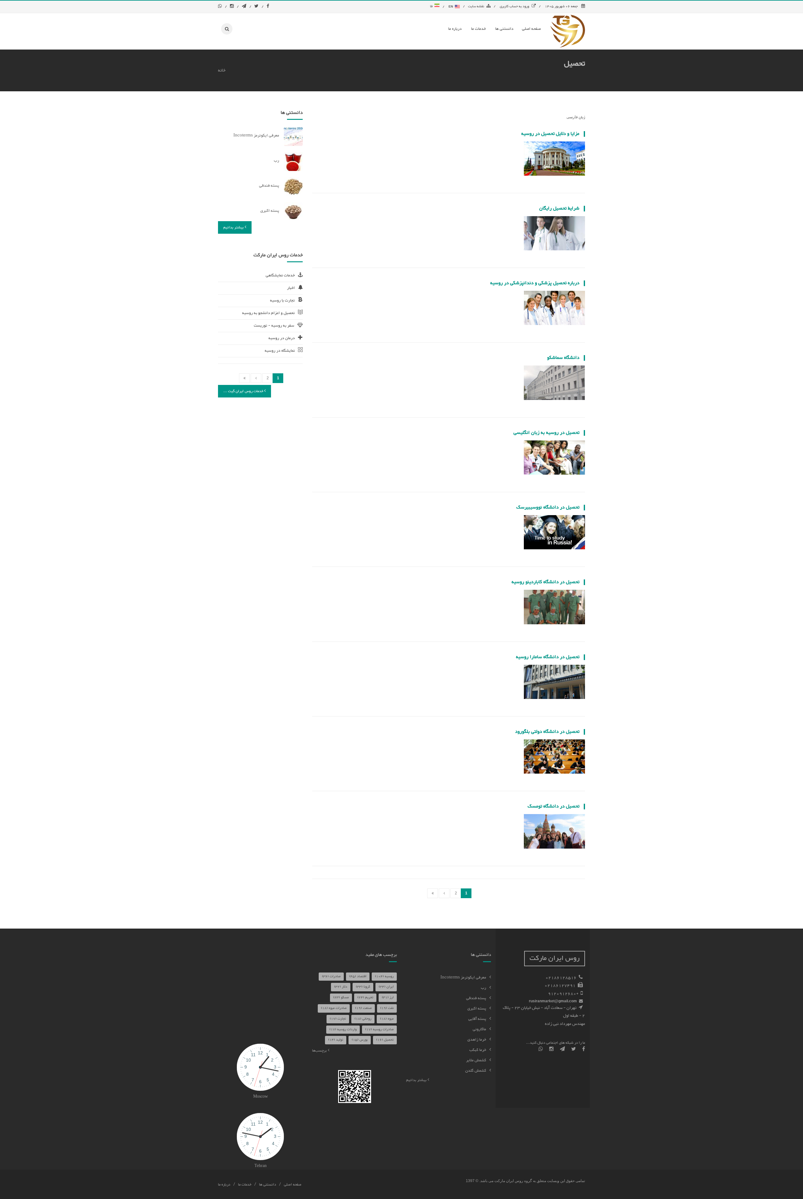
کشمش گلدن (475, 1070)
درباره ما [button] (455, 29)
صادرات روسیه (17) (379, 1029)
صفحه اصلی (292, 1184)
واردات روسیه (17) (343, 1029)
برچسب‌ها (320, 1050)
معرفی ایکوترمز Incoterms (256, 135)
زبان (582, 117)
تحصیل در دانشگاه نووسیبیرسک (547, 507)
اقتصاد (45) (357, 976)
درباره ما (224, 1184)
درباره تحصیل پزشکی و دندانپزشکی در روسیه (534, 283)
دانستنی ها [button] (504, 29)
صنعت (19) (363, 1008)
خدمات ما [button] (478, 29)
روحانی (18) (362, 1018)
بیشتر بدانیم (234, 227)
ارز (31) (388, 997)
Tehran (260, 1166)
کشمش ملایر (476, 1060)
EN (451, 6)
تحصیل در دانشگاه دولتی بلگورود (547, 731)
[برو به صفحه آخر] (432, 893)
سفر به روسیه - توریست (274, 325)
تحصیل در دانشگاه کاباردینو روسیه (545, 582)
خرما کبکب (477, 1050)
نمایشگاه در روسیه (280, 350)
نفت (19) (387, 1008)
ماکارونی (479, 1029)
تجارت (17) (338, 1018)
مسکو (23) (341, 997)
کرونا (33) (363, 986)
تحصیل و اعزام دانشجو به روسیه (268, 313)
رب (276, 160)
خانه (222, 70)
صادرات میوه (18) (334, 1008)
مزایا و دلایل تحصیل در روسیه (550, 133)
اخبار (291, 288)
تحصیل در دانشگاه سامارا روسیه (547, 657)
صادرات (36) (331, 976)
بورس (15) (360, 1039)
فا (432, 6)
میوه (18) (387, 1018)
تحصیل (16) (385, 1039)
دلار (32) (340, 986)
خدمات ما (244, 1184)
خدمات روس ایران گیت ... (243, 391)
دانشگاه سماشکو (563, 357)
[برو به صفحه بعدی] (444, 893)
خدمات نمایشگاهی (280, 275)
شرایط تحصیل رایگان (559, 208)
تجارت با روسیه (282, 300)
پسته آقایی (477, 1019)
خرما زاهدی (476, 1039)
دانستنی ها (267, 1184)
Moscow (260, 1096)
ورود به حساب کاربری (514, 6)
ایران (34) (386, 986)
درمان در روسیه (282, 338)
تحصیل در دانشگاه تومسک (553, 806)
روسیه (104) (384, 976)
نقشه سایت (476, 6)
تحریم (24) (365, 997)
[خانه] (567, 31)
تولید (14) (335, 1039)
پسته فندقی (269, 185)
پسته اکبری (269, 211)
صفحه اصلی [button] (531, 29)
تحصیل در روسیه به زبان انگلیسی (546, 432)
